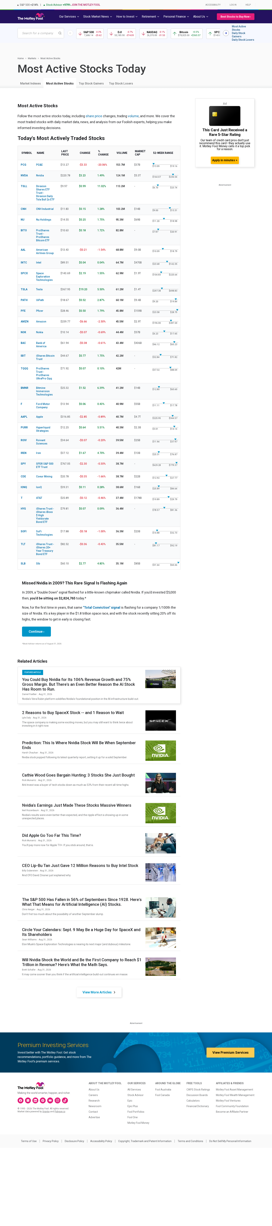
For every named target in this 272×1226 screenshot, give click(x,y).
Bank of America (41, 344)
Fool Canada (162, 1095)
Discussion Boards (197, 1095)
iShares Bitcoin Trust (45, 357)
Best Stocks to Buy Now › (236, 16)
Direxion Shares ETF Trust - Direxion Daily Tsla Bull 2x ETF (45, 193)
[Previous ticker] (70, 33)
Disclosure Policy (74, 1141)
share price (94, 116)
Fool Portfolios (135, 1111)
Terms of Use (29, 1141)
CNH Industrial (45, 208)
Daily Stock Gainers (238, 35)
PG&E (39, 164)
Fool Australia (163, 1089)
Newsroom (95, 1106)
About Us (94, 1089)
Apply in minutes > (224, 160)
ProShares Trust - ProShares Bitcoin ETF (43, 235)
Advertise (94, 1117)
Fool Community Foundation (232, 1106)
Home (21, 58)
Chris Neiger (28, 909)
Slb (38, 563)
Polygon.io (60, 1111)
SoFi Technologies (44, 533)
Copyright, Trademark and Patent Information (145, 1141)
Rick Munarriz (29, 780)
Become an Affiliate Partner (232, 1111)
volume (133, 116)
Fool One (132, 1117)
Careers (93, 1095)
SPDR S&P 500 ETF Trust (44, 465)
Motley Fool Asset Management (234, 1089)
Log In (233, 5)
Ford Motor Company (43, 406)
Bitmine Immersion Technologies (44, 391)
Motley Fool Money (138, 1122)
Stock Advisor (135, 1095)
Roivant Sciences (41, 442)
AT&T (39, 497)
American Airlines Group (45, 251)
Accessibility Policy (101, 1141)
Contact (93, 1111)
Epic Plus (132, 1106)
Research (94, 1100)
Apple (39, 416)
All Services (134, 1089)
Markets (32, 58)
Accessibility (213, 5)
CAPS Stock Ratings (198, 1089)
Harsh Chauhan (30, 752)
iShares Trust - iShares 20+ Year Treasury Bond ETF (45, 549)
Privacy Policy (51, 1141)
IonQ (39, 487)
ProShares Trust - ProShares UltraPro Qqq (44, 373)
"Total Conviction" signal (101, 607)
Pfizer (39, 310)
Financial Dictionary (198, 1106)
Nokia (39, 332)
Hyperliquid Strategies (43, 429)
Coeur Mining (44, 476)
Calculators (193, 1100)
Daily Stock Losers (243, 39)
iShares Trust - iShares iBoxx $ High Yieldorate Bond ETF (45, 515)
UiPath (40, 300)
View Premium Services (230, 1052)
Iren (38, 452)
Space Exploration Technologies (44, 276)
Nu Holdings (43, 219)
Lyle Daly (26, 717)
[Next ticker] (226, 33)
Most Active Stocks (239, 28)
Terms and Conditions (190, 1141)
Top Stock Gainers (91, 83)
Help (248, 5)
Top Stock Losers (121, 83)
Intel (38, 262)
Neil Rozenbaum (30, 810)
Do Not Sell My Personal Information (230, 1141)
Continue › (36, 631)
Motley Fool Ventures (228, 1100)
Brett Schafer (29, 969)
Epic (129, 1100)
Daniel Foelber (29, 694)
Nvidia (40, 175)
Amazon (41, 321)
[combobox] (41, 33)
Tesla (39, 289)
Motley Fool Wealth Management (235, 1095)
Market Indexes (30, 83)
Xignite (46, 1111)
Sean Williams (29, 939)
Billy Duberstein (30, 870)
